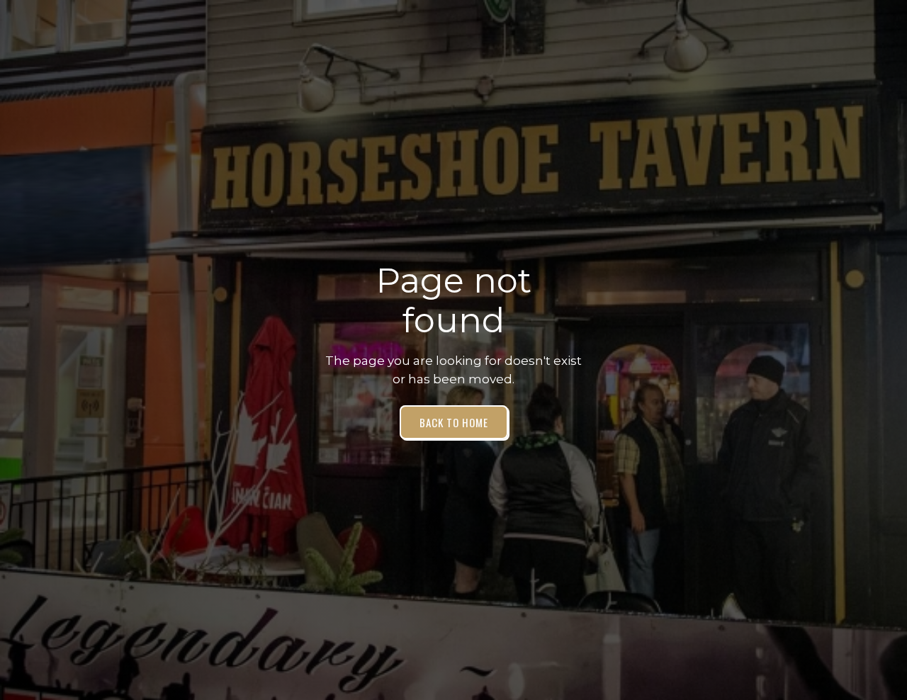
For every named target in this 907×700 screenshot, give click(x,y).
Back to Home (453, 422)
